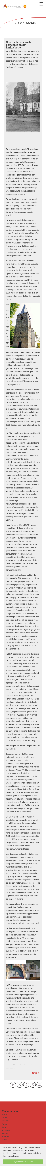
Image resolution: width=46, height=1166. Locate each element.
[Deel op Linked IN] (13, 1085)
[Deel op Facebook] (26, 1085)
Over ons (5, 1121)
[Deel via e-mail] (39, 1085)
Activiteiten (6, 1130)
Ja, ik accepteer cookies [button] (23, 1162)
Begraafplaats (6, 1134)
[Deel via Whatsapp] (33, 1085)
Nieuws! (4, 1118)
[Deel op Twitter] (20, 1085)
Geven (4, 1127)
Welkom (4, 1115)
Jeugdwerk (5, 1137)
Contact (4, 1140)
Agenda (4, 1124)
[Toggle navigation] (41, 4)
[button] (20, 1156)
